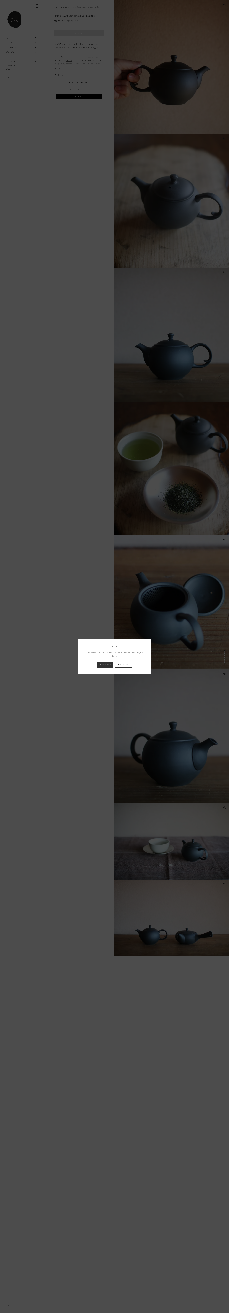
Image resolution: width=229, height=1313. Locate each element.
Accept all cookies (105, 664)
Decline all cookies (123, 664)
